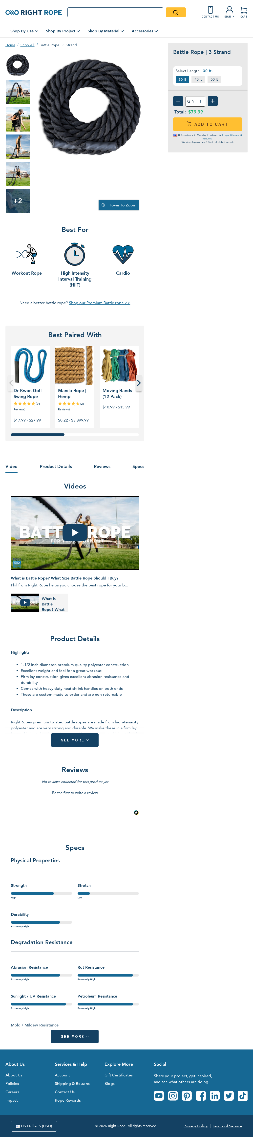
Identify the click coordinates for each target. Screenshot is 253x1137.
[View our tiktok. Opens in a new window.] (243, 1096)
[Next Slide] (139, 383)
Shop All (28, 45)
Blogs (110, 1083)
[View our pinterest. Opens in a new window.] (187, 1096)
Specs (138, 466)
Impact (11, 1100)
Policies (12, 1083)
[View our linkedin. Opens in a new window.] (215, 1096)
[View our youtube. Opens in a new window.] (159, 1096)
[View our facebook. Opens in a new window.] (201, 1096)
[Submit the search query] (176, 12)
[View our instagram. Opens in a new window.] (173, 1096)
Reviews (102, 466)
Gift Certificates (119, 1075)
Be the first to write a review (75, 792)
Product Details (56, 466)
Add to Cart (211, 124)
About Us (13, 1075)
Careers (12, 1092)
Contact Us (65, 1092)
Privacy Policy (196, 1126)
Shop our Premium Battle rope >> (99, 302)
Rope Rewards (68, 1100)
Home (10, 45)
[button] (75, 792)
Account (62, 1075)
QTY (190, 101)
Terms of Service (227, 1126)
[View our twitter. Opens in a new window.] (229, 1096)
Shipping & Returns (72, 1083)
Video (11, 466)
